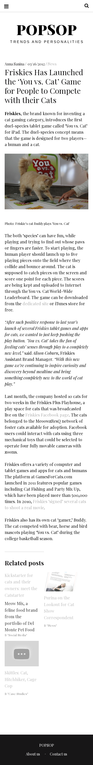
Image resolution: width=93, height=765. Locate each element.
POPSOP (46, 29)
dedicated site (35, 303)
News (52, 64)
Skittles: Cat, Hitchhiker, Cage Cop (20, 679)
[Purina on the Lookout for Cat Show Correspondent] (61, 581)
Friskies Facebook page (47, 414)
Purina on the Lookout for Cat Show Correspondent (59, 607)
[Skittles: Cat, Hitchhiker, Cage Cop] (22, 653)
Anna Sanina (15, 64)
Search (85, 5)
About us (33, 754)
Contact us (58, 754)
